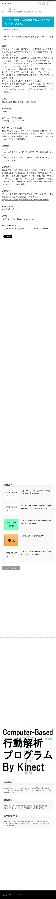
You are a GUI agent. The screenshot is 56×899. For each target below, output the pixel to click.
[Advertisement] (28, 360)
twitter (39, 3)
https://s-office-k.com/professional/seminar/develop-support (25, 228)
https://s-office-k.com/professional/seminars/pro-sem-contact (25, 200)
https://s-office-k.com (25, 219)
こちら (43, 790)
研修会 (11, 9)
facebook (43, 3)
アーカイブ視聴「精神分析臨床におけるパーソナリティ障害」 (36, 553)
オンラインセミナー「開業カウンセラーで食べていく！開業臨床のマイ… (36, 507)
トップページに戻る (11, 568)
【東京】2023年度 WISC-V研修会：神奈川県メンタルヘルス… (36, 522)
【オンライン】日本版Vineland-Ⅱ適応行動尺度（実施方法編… (35, 492)
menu (50, 4)
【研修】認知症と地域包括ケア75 (34, 536)
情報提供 (28, 808)
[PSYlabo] (13, 3)
